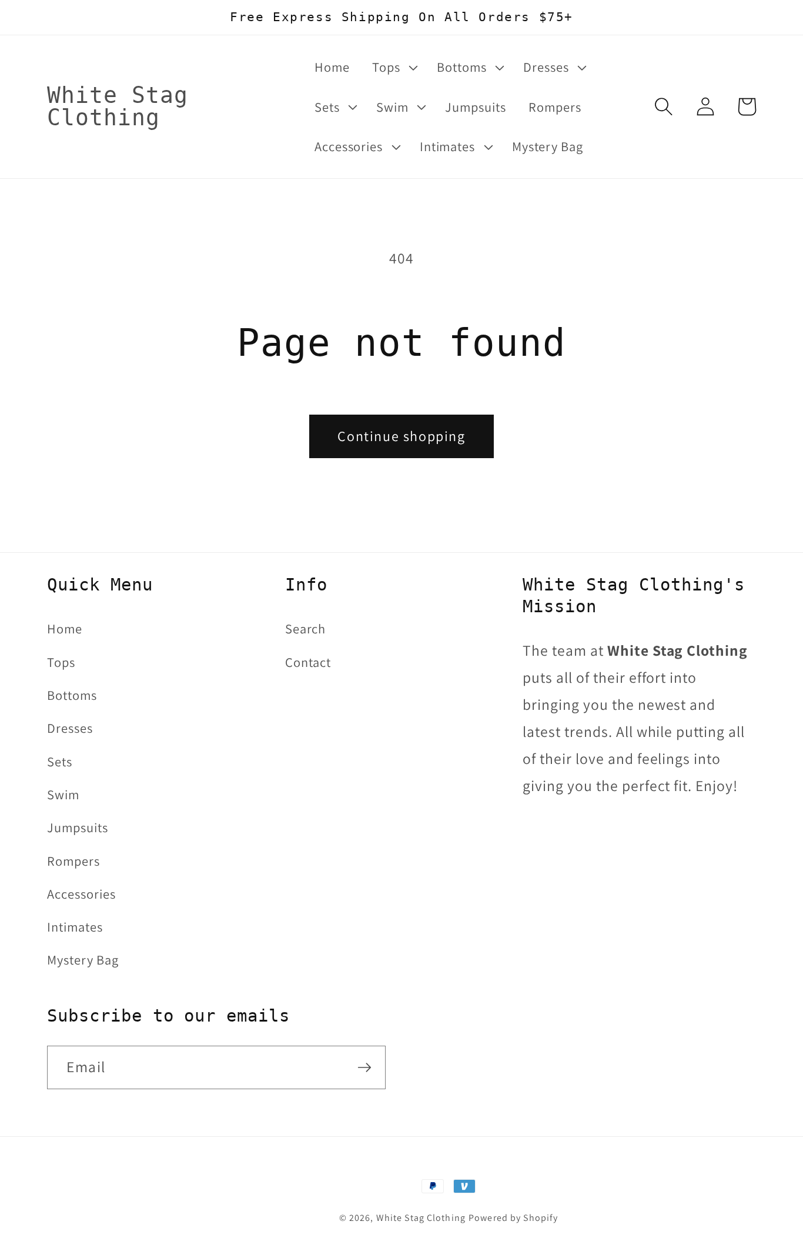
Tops (61, 661)
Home (64, 628)
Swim (63, 794)
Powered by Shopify (513, 1218)
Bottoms (72, 694)
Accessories (81, 893)
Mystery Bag (83, 959)
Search (305, 628)
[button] (393, 67)
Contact (308, 661)
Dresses (70, 727)
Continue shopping (401, 435)
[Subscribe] (364, 1067)
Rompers (73, 860)
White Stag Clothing (421, 1218)
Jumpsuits (77, 827)
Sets (59, 761)
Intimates (75, 926)
